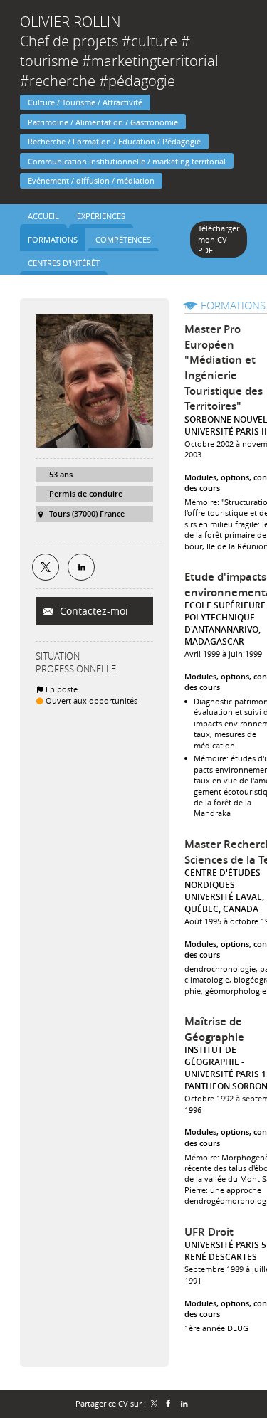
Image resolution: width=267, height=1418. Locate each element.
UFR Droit (209, 1231)
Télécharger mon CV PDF (218, 239)
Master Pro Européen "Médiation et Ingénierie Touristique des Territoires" (223, 367)
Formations (233, 305)
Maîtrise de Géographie (214, 1029)
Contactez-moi (92, 611)
